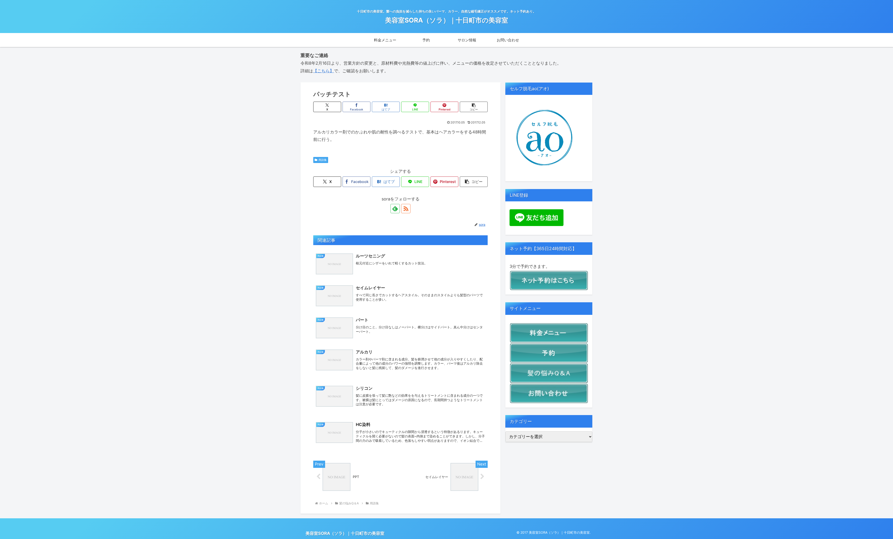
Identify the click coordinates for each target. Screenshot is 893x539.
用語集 (322, 160)
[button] (474, 107)
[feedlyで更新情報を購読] (395, 208)
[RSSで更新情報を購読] (405, 208)
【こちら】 (323, 70)
